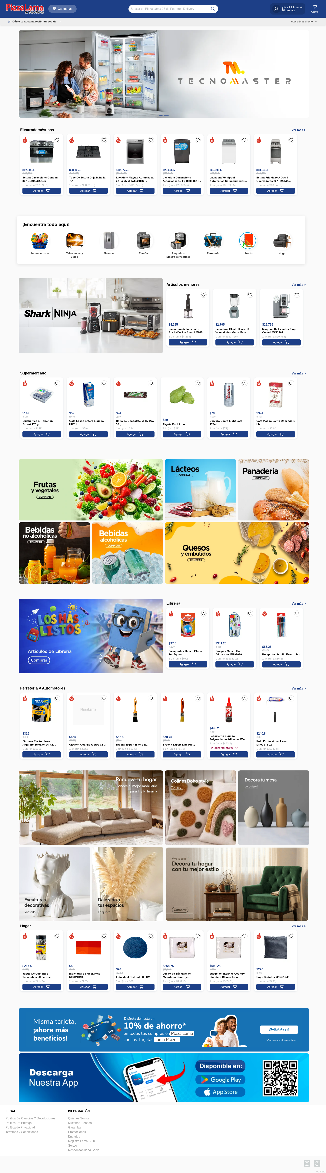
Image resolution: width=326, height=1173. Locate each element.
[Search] (213, 9)
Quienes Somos (79, 1118)
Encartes (74, 1136)
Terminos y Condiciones (22, 1132)
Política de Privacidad (20, 1127)
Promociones (77, 1132)
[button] (25, 9)
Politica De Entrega (19, 1123)
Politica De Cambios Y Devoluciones (30, 1118)
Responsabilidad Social (84, 1150)
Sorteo (72, 1145)
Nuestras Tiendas (80, 1123)
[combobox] (170, 9)
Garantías (74, 1127)
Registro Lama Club (81, 1141)
